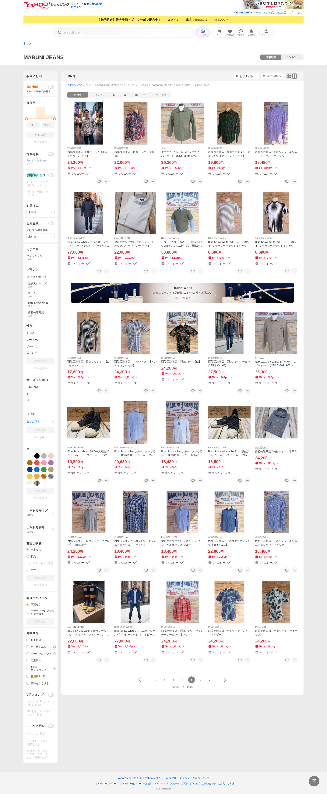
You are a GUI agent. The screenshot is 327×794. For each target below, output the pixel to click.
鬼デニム (165, 148)
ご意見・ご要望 (226, 783)
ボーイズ (140, 94)
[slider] (26, 118)
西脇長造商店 (74, 148)
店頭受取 (32, 223)
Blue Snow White (76, 238)
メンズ (99, 94)
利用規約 (147, 783)
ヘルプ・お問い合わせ (204, 783)
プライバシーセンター (129, 783)
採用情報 (186, 783)
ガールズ (161, 94)
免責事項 (174, 783)
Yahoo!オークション (178, 777)
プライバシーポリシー (104, 783)
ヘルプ (300, 12)
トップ (27, 43)
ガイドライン (161, 783)
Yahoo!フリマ (201, 777)
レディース (119, 94)
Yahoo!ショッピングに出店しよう (274, 12)
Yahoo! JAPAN (243, 12)
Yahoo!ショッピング (130, 777)
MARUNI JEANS (122, 238)
